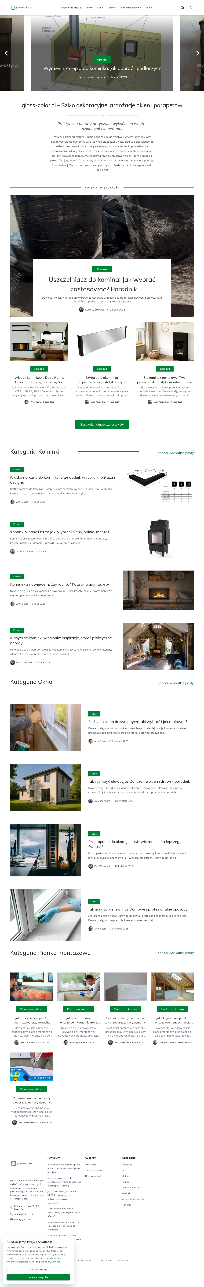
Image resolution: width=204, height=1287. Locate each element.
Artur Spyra (91, 1164)
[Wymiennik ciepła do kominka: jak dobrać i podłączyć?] (102, 53)
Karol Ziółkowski (93, 1170)
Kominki (90, 7)
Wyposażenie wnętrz (133, 1199)
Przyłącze (127, 1164)
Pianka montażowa (130, 7)
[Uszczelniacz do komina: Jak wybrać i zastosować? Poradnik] (102, 256)
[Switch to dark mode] (191, 8)
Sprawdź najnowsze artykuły (102, 424)
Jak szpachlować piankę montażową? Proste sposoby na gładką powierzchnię (64, 1182)
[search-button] (182, 7)
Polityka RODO (84, 1260)
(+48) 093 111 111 (23, 1214)
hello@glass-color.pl (25, 1219)
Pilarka (148, 7)
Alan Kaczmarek (93, 1176)
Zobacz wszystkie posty (175, 453)
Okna (100, 7)
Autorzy (90, 1158)
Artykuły (53, 1158)
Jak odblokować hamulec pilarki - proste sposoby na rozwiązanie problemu (64, 1168)
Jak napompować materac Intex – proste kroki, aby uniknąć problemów (63, 1226)
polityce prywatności (50, 1261)
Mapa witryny (123, 1260)
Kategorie (129, 1158)
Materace (112, 7)
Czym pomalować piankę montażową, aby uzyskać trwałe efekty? (64, 1212)
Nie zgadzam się (38, 1269)
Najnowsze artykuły (71, 7)
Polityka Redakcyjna (104, 1260)
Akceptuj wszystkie (38, 1277)
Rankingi (126, 1204)
